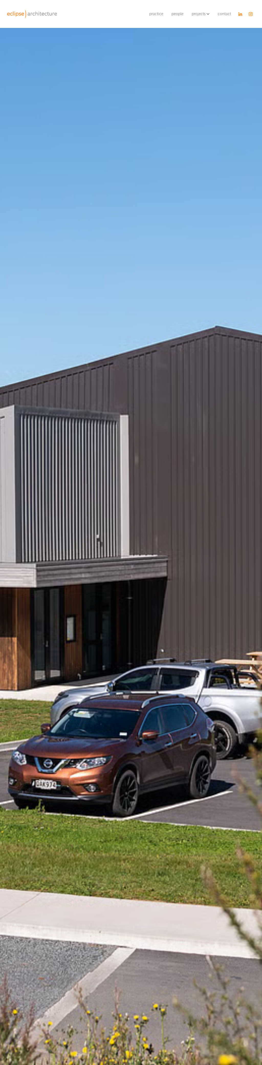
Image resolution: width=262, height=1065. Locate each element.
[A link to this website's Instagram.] (251, 14)
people (177, 13)
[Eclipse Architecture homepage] (32, 14)
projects (199, 13)
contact (224, 13)
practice (156, 13)
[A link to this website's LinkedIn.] (240, 14)
